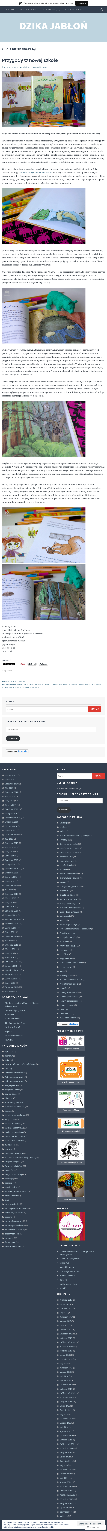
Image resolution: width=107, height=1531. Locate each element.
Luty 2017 (9, 800)
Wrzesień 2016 (11, 822)
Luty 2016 (9, 851)
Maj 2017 (9, 788)
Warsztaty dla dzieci (28, 10)
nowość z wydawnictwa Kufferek (37, 172)
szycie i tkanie (11, 1195)
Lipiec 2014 (10, 932)
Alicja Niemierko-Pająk (13, 684)
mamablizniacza (12, 1018)
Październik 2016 (12, 817)
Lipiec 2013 (10, 983)
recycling (9, 1183)
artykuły (9, 1056)
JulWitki (9, 1040)
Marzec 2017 (10, 796)
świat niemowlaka (13, 1246)
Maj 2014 (9, 940)
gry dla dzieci (11, 1094)
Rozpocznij (82, 3)
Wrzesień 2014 (11, 923)
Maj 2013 (9, 991)
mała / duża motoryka (14, 1140)
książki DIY (10, 1119)
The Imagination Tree (15, 1023)
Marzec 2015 (10, 898)
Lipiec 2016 (10, 830)
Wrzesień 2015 (11, 872)
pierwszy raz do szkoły (86, 684)
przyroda (9, 1170)
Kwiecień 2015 (11, 894)
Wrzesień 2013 (11, 974)
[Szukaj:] (47, 709)
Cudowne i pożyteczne (15, 1010)
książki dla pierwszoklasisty (54, 684)
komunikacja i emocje (15, 1106)
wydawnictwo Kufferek (30, 687)
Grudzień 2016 (11, 809)
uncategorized (11, 1204)
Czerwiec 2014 (11, 936)
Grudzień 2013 (11, 961)
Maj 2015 (9, 889)
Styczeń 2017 (10, 805)
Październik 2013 (12, 970)
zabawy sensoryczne (14, 1229)
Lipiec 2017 (10, 779)
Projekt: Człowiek (12, 1027)
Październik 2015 (12, 868)
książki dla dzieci (10, 681)
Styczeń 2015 (10, 906)
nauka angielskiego (14, 1153)
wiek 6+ (11, 687)
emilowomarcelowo (14, 1035)
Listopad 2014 (11, 915)
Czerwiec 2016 (11, 834)
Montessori (10, 1145)
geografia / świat (12, 1089)
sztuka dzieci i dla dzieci (16, 1191)
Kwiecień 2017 (11, 792)
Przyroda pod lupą (13, 1174)
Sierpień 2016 (11, 826)
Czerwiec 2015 (11, 885)
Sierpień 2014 (11, 928)
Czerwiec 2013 (11, 987)
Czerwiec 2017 (11, 784)
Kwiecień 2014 (11, 945)
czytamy (8, 1068)
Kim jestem (9, 10)
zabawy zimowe (12, 1234)
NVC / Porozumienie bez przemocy (20, 1157)
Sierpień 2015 (11, 877)
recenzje (21, 681)
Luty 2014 (9, 953)
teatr (7, 1200)
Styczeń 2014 (10, 957)
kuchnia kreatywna (14, 1128)
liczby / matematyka (14, 1132)
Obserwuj (13, 738)
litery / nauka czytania (15, 1136)
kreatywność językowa (15, 1115)
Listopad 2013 (11, 966)
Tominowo (9, 1014)
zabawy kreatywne (13, 1221)
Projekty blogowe (12, 1161)
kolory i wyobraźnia (14, 1102)
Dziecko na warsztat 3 (15, 1081)
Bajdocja (8, 1031)
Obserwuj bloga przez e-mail (27, 721)
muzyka (8, 1149)
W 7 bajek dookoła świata (16, 1208)
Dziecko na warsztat (74, 10)
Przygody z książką (51, 10)
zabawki (8, 1217)
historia (8, 1098)
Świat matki (10, 1242)
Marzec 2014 (10, 949)
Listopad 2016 (11, 813)
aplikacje (9, 1051)
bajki (7, 1060)
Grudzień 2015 (11, 860)
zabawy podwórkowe (14, 1225)
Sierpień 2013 (11, 978)
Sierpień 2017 (11, 775)
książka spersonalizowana (33, 684)
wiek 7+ (18, 687)
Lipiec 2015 (10, 881)
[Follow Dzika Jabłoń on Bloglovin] (17, 752)
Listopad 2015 (11, 864)
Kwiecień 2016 (11, 843)
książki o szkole (71, 684)
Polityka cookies (48, 1527)
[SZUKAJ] (102, 9)
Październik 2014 (12, 919)
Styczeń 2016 (10, 855)
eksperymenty (11, 1085)
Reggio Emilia (11, 1187)
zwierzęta (9, 1238)
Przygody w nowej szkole (30, 60)
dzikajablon (26, 67)
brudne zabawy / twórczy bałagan (20, 1064)
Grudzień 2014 (11, 911)
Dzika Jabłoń (53, 26)
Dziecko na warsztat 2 (15, 1077)
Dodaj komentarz (42, 67)
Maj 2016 (9, 839)
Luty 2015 (9, 902)
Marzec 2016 (10, 847)
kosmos (8, 1111)
